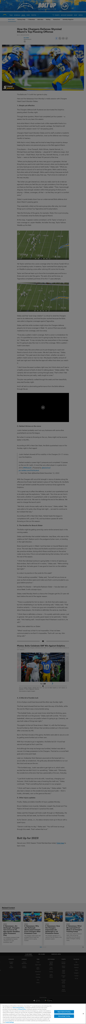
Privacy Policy (22, 1009)
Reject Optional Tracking (64, 1011)
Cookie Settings (10, 1022)
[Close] (83, 1013)
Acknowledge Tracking (64, 1016)
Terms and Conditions (18, 1007)
